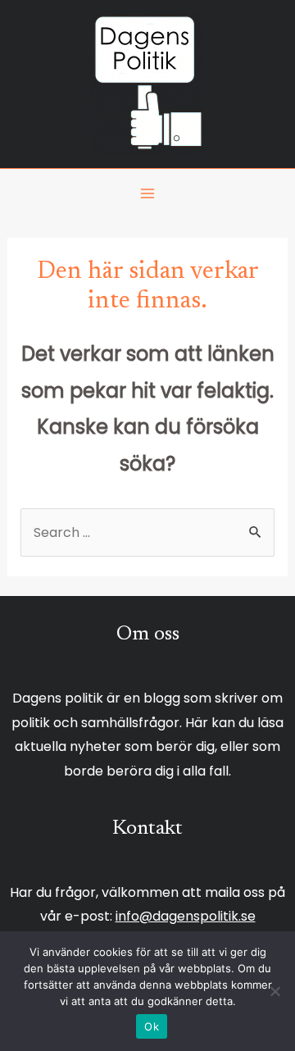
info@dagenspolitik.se (186, 916)
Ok (151, 1026)
